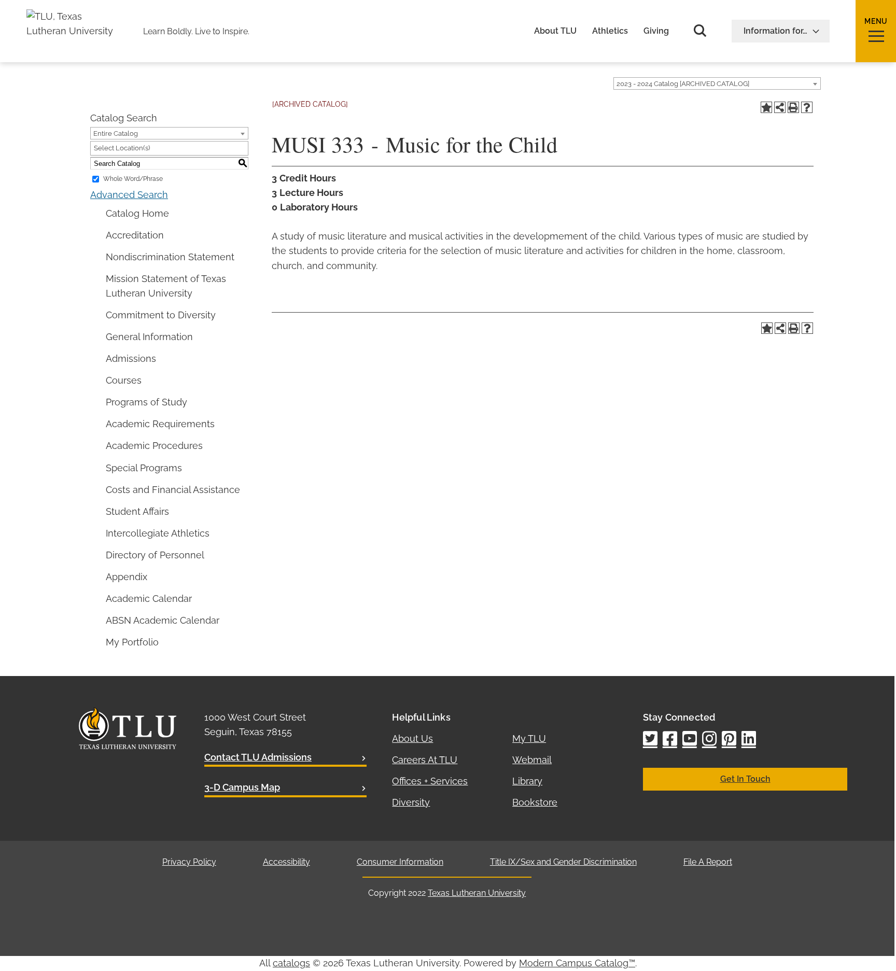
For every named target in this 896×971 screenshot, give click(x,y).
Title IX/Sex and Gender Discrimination (563, 862)
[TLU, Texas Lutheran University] (73, 16)
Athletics (610, 31)
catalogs (291, 963)
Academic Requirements (160, 423)
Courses (124, 380)
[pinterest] (729, 739)
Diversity (411, 802)
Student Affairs (137, 511)
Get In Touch (745, 779)
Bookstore (534, 802)
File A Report (707, 862)
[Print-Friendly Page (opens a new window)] (793, 107)
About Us (412, 738)
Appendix (126, 576)
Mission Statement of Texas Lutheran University (166, 286)
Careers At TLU (424, 759)
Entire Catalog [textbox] (115, 133)
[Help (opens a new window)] (807, 107)
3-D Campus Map (242, 787)
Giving (656, 31)
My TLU (529, 738)
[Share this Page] (780, 107)
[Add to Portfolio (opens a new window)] (766, 107)
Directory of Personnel (155, 555)
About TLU (555, 31)
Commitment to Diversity (161, 314)
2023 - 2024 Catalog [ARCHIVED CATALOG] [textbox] (683, 84)
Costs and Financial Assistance (173, 489)
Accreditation (135, 235)
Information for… (775, 31)
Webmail (532, 759)
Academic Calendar (149, 598)
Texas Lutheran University (477, 893)
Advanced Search (129, 194)
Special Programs (144, 467)
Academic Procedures (154, 445)
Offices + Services (430, 781)
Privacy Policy (189, 862)
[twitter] (650, 739)
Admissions (131, 358)
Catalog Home (137, 213)
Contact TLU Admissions (258, 757)
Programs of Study (146, 402)
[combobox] (717, 83)
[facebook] (670, 739)
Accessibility (286, 862)
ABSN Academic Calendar (162, 620)
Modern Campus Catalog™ (577, 963)
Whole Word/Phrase (133, 178)
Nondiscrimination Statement (170, 256)
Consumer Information (400, 862)
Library (527, 781)
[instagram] (709, 739)
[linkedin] (748, 739)
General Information (149, 336)
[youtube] (689, 739)
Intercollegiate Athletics (157, 533)
